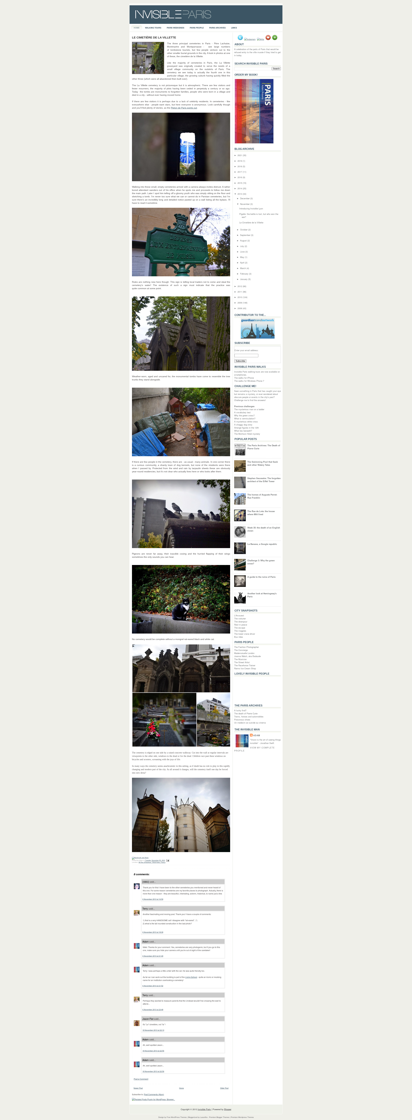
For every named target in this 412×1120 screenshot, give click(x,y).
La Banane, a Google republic (262, 544)
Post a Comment (141, 1079)
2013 (240, 193)
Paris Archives (217, 27)
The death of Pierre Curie (246, 713)
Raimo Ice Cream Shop (245, 668)
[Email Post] (167, 860)
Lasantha (203, 1117)
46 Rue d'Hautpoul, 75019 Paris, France (152, 862)
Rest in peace (240, 624)
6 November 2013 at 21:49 (152, 956)
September (245, 235)
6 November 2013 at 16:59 (152, 899)
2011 (240, 291)
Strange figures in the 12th (246, 427)
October (244, 229)
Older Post (224, 1088)
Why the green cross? (244, 415)
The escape (239, 627)
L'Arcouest (239, 615)
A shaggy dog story (243, 424)
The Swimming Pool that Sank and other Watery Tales (262, 463)
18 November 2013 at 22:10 (153, 1030)
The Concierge (241, 650)
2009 (240, 302)
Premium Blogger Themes (219, 1117)
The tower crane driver (244, 633)
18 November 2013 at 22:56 (153, 1050)
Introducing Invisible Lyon (251, 208)
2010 (240, 297)
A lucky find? (240, 710)
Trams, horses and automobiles (248, 716)
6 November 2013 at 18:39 (152, 932)
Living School (191, 977)
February (244, 273)
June (242, 251)
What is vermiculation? (244, 418)
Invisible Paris (204, 1109)
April (242, 262)
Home (137, 27)
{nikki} (145, 881)
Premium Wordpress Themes (242, 1117)
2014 (240, 188)
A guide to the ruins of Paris (261, 576)
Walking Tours (153, 27)
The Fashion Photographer (246, 647)
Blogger (227, 1109)
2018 (240, 166)
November (245, 203)
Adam (145, 941)
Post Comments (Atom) (154, 1094)
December (245, 198)
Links (234, 27)
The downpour (240, 621)
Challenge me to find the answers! (250, 400)
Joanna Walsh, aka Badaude (247, 656)
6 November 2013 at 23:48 (152, 1009)
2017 (240, 171)
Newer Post (138, 1088)
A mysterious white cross (246, 421)
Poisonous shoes (242, 719)
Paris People (197, 27)
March (243, 268)
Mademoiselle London (244, 653)
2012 (240, 286)
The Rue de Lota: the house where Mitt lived (261, 513)
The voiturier (240, 618)
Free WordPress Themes (177, 1117)
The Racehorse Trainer (244, 665)
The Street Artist (242, 662)
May (242, 257)
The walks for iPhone (244, 377)
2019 (240, 160)
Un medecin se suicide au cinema (250, 722)
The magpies (240, 630)
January (244, 279)
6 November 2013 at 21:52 (152, 985)
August (243, 240)
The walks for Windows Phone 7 (249, 380)
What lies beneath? (243, 430)
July (242, 246)
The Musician (240, 659)
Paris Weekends (175, 27)
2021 (240, 155)
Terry (145, 908)
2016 (240, 177)
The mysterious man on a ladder (249, 409)
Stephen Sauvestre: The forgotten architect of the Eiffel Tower (264, 480)
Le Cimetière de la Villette (154, 37)
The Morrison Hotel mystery (247, 433)
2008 (240, 308)
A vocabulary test (242, 412)
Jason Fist (147, 1018)
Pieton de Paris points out (184, 108)
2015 (240, 182)
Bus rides (238, 636)
